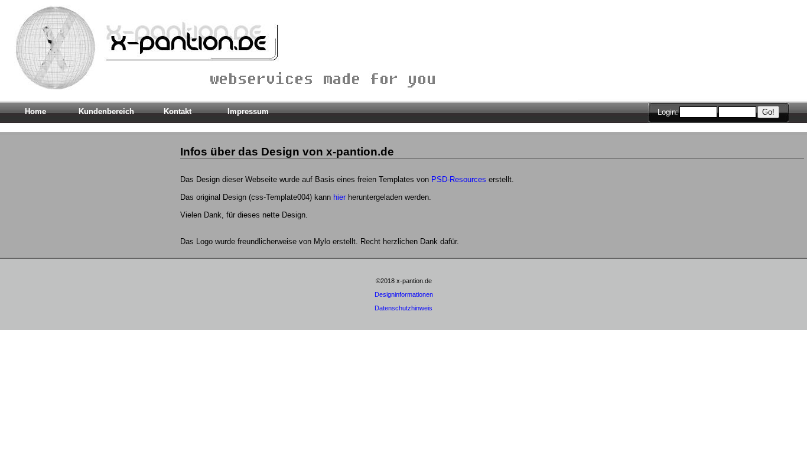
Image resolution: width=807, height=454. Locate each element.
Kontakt (177, 111)
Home (35, 111)
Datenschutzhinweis (403, 308)
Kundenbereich (106, 111)
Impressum (248, 111)
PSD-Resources (458, 179)
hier (339, 197)
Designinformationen (404, 294)
